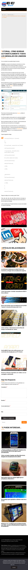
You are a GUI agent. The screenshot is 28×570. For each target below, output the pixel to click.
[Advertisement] (14, 33)
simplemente (20, 128)
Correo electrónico (5, 406)
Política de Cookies (10, 541)
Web (2, 411)
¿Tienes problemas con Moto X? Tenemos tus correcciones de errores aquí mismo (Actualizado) (13, 451)
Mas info (12, 564)
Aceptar (14, 567)
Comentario (4, 387)
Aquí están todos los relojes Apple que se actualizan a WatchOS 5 (12, 478)
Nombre (3, 400)
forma (11, 85)
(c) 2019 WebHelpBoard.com (7, 539)
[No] (26, 564)
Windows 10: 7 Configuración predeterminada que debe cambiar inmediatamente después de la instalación (13, 525)
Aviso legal (15, 539)
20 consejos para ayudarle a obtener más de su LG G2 (13, 500)
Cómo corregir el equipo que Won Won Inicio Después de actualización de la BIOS (13, 456)
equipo (18, 113)
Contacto (16, 541)
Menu (4, 9)
